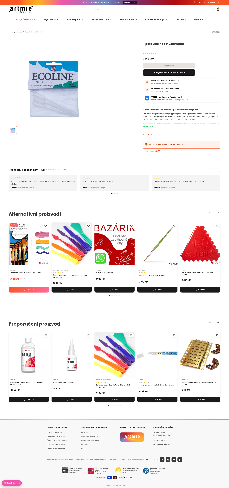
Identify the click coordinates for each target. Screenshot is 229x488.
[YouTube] (174, 459)
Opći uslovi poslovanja (56, 444)
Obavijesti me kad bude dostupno (169, 72)
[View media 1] (13, 130)
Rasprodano (169, 66)
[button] (109, 295)
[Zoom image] (54, 87)
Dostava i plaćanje (54, 432)
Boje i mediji (50, 19)
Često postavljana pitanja (57, 440)
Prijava (198, 2)
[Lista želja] (212, 9)
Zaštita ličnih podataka (56, 448)
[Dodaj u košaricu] (29, 289)
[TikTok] (179, 459)
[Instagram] (168, 459)
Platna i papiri (74, 19)
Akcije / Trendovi (24, 19)
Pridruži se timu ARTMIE (91, 440)
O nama (84, 432)
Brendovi (198, 19)
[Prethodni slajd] (98, 245)
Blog (83, 448)
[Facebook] (162, 459)
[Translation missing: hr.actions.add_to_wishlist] (45, 225)
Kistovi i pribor (127, 19)
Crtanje (180, 19)
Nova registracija (212, 2)
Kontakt (84, 444)
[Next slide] (218, 213)
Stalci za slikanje (100, 19)
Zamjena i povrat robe (56, 436)
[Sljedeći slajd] (130, 245)
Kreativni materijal (155, 19)
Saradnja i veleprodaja (90, 436)
